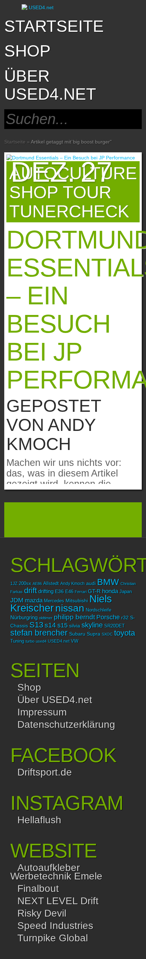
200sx (25, 583)
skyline (92, 625)
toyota (124, 632)
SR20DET (114, 626)
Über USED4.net (50, 85)
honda (110, 591)
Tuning (17, 641)
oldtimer (45, 618)
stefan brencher (39, 632)
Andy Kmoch (51, 434)
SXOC (107, 634)
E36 (59, 591)
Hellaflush (39, 819)
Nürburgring (24, 617)
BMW (108, 582)
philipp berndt (74, 617)
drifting (46, 591)
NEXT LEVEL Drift (58, 900)
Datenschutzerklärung (66, 724)
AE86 (37, 583)
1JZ (13, 583)
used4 (41, 641)
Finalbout (38, 888)
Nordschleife (98, 610)
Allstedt (51, 583)
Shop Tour (60, 192)
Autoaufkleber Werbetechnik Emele (56, 872)
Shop (29, 687)
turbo (30, 641)
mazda (34, 600)
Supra (93, 634)
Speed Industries (55, 925)
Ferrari (80, 592)
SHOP (27, 51)
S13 (36, 624)
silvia (74, 625)
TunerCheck (69, 211)
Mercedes (54, 600)
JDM (16, 600)
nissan (69, 608)
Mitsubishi (77, 600)
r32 (125, 617)
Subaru (77, 634)
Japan (125, 591)
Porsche (108, 617)
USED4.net (58, 641)
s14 (50, 625)
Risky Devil (41, 913)
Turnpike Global (52, 937)
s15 (62, 625)
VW (74, 641)
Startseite (54, 26)
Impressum (42, 712)
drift (30, 590)
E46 (69, 591)
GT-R (94, 591)
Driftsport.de (44, 772)
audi (91, 583)
